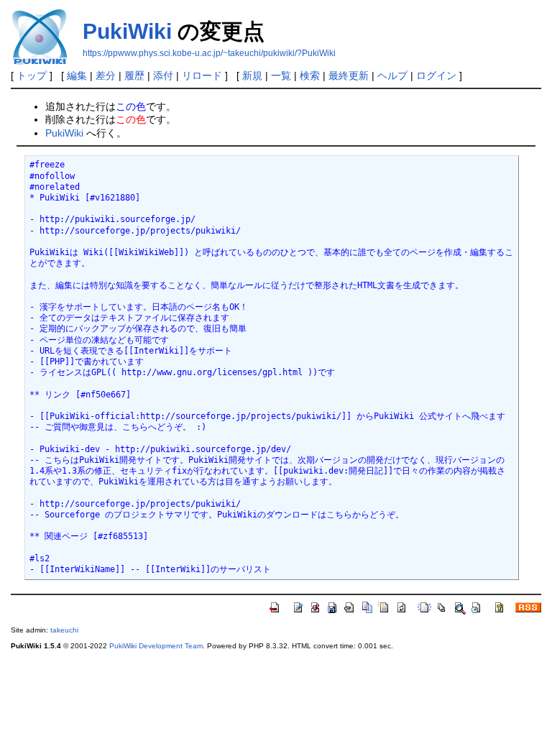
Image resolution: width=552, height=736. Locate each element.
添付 (163, 75)
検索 (310, 75)
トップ (32, 75)
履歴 (134, 75)
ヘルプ (392, 75)
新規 (252, 75)
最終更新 (348, 75)
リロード (202, 75)
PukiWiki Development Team (156, 646)
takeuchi (64, 630)
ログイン (436, 75)
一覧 (281, 75)
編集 (77, 75)
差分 (106, 75)
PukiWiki (127, 31)
